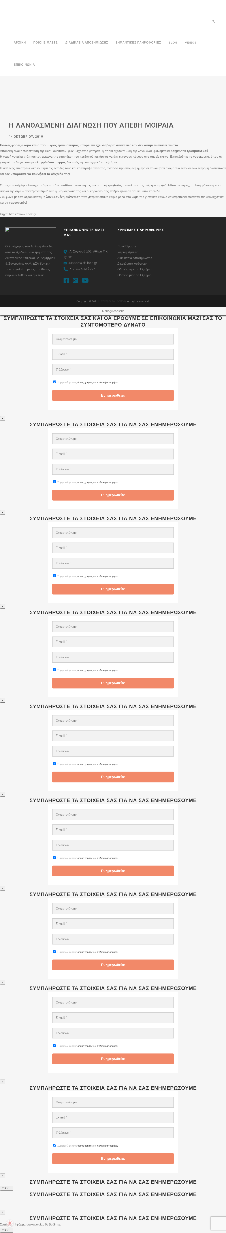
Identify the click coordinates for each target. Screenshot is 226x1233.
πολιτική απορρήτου (107, 382)
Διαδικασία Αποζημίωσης (134, 258)
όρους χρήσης (84, 382)
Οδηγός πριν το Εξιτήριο (134, 269)
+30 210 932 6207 (82, 268)
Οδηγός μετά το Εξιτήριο (134, 275)
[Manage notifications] (9, 1223)
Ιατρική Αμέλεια (127, 252)
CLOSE (6, 1188)
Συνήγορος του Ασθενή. (112, 301)
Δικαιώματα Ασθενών (132, 263)
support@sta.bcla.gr (82, 263)
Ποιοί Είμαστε (126, 246)
